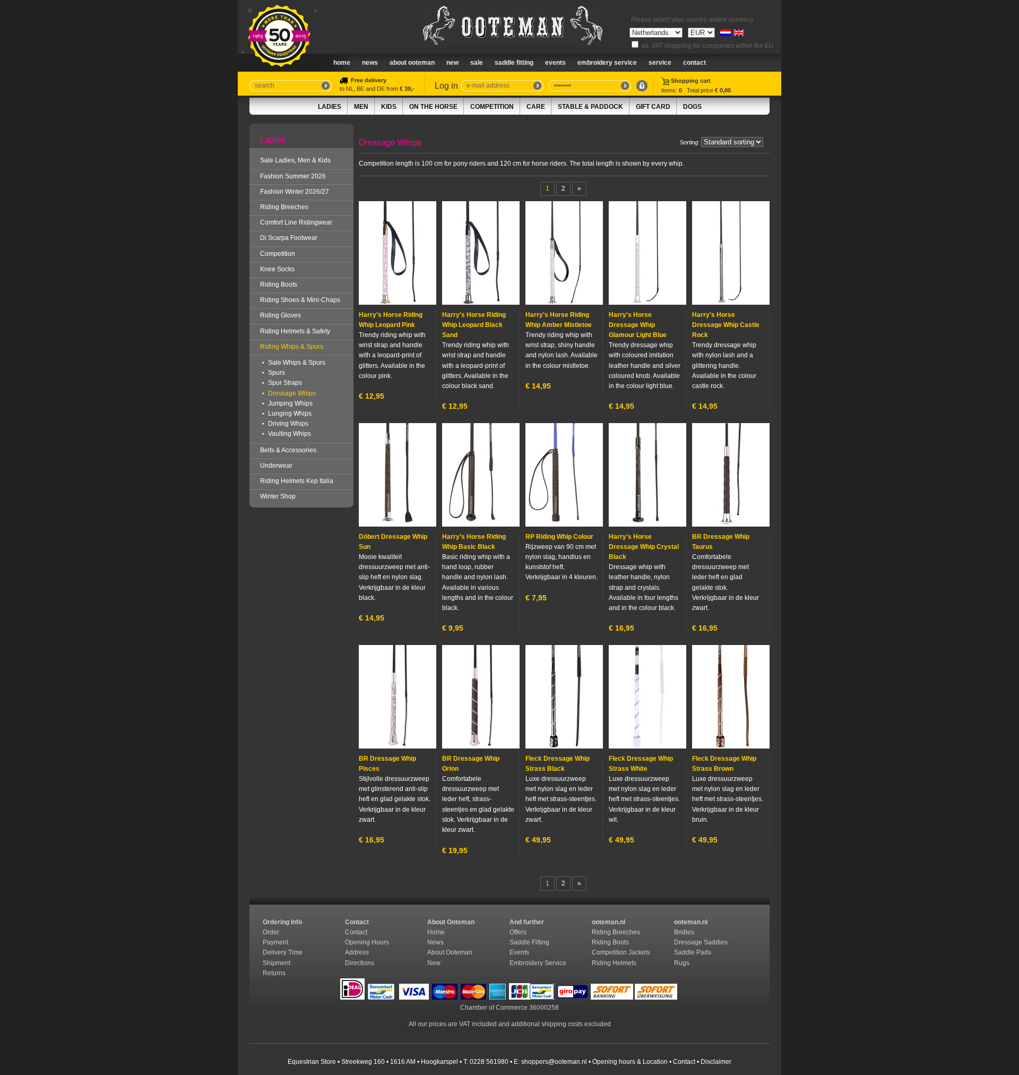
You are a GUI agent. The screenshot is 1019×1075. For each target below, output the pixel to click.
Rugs (681, 963)
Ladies (329, 106)
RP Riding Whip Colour (559, 536)
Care (535, 106)
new (452, 62)
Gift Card (653, 106)
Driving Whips (288, 423)
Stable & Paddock (590, 106)
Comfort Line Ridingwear (296, 222)
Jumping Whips (290, 403)
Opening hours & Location (630, 1061)
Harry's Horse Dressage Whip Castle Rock (725, 325)
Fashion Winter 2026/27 (294, 191)
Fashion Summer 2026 (293, 176)
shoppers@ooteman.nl (554, 1061)
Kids (388, 106)
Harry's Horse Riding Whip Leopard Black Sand (474, 325)
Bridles (685, 932)
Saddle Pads (693, 952)
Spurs (276, 372)
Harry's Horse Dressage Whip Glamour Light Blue (638, 325)
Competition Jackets (622, 952)
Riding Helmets (615, 963)
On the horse (433, 106)
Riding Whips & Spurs (291, 346)
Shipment (277, 963)
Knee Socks (277, 269)
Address (357, 952)
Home (341, 62)
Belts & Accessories (288, 450)
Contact (694, 62)
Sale (476, 62)
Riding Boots (278, 284)
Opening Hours (368, 942)
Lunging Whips (290, 413)
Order (272, 932)
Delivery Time (283, 952)
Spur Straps (285, 382)
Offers (518, 932)
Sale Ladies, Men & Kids (295, 160)
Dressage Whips (292, 393)
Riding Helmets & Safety (295, 331)
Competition (492, 106)
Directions (360, 963)
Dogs (692, 106)
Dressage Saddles (701, 942)
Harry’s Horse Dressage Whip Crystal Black (644, 547)
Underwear (276, 465)
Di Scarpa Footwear (288, 238)
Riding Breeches (284, 207)
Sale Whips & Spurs (296, 362)
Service (660, 62)
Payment (276, 942)
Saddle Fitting (514, 62)
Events (555, 62)
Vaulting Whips (289, 433)
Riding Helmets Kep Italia (296, 481)
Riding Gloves (280, 315)
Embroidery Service (607, 62)
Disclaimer (716, 1061)
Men (361, 106)
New (434, 963)
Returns (274, 973)
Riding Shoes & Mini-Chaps (300, 300)
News (370, 62)
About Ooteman (412, 62)
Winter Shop (278, 496)
